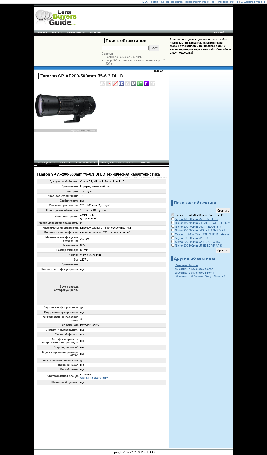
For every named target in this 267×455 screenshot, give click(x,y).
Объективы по (76, 32)
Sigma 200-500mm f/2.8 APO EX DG (197, 241)
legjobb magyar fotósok (197, 2)
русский (219, 32)
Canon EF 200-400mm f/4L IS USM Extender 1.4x (205, 234)
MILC (145, 2)
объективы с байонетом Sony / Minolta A (200, 276)
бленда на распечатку (94, 377)
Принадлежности (110, 163)
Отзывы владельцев (85, 163)
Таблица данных (48, 163)
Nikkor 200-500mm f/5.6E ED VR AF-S (198, 245)
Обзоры (65, 163)
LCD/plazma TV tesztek (253, 2)
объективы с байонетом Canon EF (196, 269)
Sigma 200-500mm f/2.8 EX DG (194, 238)
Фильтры (95, 32)
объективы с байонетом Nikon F (195, 272)
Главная (42, 32)
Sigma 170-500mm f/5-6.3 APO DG (196, 219)
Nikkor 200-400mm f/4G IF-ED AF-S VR (199, 226)
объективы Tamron (186, 265)
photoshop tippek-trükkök (225, 2)
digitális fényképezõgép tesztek (167, 2)
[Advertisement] (155, 18)
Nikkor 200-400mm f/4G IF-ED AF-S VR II (200, 230)
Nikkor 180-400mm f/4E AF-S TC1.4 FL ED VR (203, 222)
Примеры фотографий (136, 163)
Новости (57, 32)
